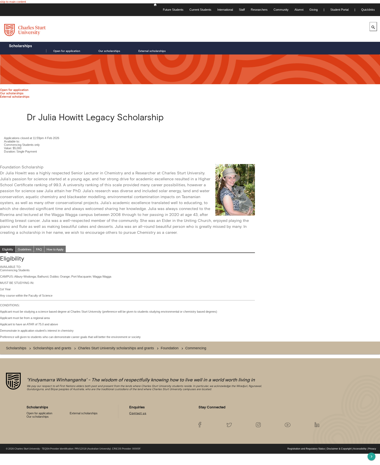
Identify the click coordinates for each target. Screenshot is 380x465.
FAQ (39, 249)
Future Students (173, 9)
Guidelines (24, 249)
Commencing (195, 348)
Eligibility (7, 249)
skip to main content (13, 1)
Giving (313, 9)
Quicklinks (368, 9)
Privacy (372, 448)
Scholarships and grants (52, 348)
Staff (242, 9)
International (225, 9)
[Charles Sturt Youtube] (296, 424)
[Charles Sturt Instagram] (267, 424)
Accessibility (359, 448)
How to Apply (55, 249)
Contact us (137, 413)
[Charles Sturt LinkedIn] (326, 424)
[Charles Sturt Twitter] (238, 424)
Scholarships (20, 45)
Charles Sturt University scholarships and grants (116, 348)
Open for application (66, 51)
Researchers (259, 9)
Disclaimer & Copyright (339, 448)
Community (281, 9)
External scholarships (152, 51)
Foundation (170, 348)
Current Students (200, 9)
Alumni (298, 9)
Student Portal (339, 9)
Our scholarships (109, 51)
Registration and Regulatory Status (306, 448)
